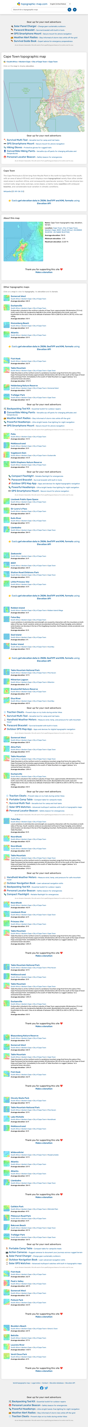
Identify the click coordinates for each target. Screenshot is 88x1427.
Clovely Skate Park (20, 1098)
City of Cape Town (39, 299)
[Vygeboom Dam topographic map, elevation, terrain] (7, 455)
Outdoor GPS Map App (23, 483)
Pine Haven (52, 673)
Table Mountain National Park (25, 670)
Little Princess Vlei (20, 582)
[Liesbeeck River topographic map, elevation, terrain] (7, 914)
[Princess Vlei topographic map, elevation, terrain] (7, 923)
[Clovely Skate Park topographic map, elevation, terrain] (7, 1100)
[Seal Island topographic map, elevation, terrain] (7, 637)
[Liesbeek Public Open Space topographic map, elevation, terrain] (7, 501)
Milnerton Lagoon (19, 679)
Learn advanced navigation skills (50, 883)
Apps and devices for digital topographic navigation (59, 484)
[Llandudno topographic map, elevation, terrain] (7, 529)
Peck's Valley (17, 1281)
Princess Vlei (17, 921)
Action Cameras (18, 1252)
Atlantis (15, 332)
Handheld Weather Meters (21, 719)
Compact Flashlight (22, 475)
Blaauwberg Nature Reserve (24, 1035)
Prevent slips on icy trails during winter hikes (44, 712)
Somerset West (18, 296)
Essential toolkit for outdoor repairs (46, 409)
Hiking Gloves (14, 147)
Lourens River (18, 1345)
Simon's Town (53, 1329)
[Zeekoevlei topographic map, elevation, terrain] (7, 555)
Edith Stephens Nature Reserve (26, 462)
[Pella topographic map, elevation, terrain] (7, 436)
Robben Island (18, 608)
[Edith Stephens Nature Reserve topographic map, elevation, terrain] (7, 464)
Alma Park (16, 747)
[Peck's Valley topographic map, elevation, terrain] (7, 1283)
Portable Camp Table (21, 799)
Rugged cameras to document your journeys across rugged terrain (55, 1252)
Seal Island (16, 635)
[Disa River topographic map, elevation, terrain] (7, 700)
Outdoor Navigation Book (21, 883)
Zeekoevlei (16, 553)
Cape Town (52, 371)
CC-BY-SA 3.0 (17, 191)
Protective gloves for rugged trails (38, 148)
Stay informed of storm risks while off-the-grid (58, 38)
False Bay (15, 617)
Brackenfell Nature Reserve (24, 689)
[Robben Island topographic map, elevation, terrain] (7, 610)
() (63, 230)
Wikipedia (7, 191)
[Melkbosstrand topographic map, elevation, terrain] (7, 445)
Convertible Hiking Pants (21, 151)
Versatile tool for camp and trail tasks (44, 140)
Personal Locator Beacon (21, 156)
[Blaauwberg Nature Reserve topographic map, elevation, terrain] (7, 1038)
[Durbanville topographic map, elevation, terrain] (7, 312)
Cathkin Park (17, 1206)
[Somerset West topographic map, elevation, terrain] (7, 298)
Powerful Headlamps (18, 421)
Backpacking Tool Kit (18, 408)
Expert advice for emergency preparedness (55, 41)
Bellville (14, 1335)
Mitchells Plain (53, 1209)
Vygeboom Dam (18, 453)
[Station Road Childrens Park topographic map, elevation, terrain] (7, 574)
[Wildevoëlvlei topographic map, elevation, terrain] (7, 1154)
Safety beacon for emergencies (49, 157)
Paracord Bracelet (24, 29)
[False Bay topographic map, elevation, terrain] (7, 623)
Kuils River (16, 518)
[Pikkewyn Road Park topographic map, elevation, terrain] (7, 1218)
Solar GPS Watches (20, 806)
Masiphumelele (53, 1155)
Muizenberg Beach (20, 323)
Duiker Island (17, 644)
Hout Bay (51, 647)
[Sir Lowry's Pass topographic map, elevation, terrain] (7, 511)
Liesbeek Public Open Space (24, 499)
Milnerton (51, 682)
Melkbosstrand (18, 443)
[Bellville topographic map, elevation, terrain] (7, 1337)
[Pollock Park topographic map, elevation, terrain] (7, 1302)
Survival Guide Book (25, 41)
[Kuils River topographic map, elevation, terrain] (7, 520)
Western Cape (26, 299)
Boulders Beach (18, 1326)
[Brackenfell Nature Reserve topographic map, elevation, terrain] (7, 691)
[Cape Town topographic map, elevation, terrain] (23, 241)
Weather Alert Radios (26, 37)
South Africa (15, 299)
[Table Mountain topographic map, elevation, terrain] (7, 374)
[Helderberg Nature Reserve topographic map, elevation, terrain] (7, 387)
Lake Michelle (17, 1117)
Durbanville (16, 305)
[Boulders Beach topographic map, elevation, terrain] (7, 1328)
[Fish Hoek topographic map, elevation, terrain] (7, 360)
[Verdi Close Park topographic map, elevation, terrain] (7, 1356)
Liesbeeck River (18, 912)
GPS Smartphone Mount (27, 33)
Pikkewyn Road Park (21, 1216)
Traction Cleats (15, 712)
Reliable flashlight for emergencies (49, 476)
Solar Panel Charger (25, 26)
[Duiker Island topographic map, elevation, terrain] (7, 646)
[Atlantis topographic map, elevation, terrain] (7, 334)
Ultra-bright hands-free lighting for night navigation (53, 422)
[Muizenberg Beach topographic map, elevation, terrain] (7, 325)
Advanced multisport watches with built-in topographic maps (57, 807)
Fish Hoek (16, 358)
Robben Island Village (55, 610)
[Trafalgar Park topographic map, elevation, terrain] (7, 397)
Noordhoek (16, 836)
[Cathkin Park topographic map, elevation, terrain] (7, 1208)
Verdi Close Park (19, 1354)
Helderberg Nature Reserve (24, 385)
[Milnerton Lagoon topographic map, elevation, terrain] (7, 682)
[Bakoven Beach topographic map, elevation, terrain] (7, 1227)
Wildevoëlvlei (17, 1152)
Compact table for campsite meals (48, 800)
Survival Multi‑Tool (17, 139)
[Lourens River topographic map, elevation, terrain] (7, 1347)
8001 (13, 563)
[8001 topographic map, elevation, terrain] (7, 565)
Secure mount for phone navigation (57, 34)
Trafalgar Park (18, 395)
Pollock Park (17, 1300)
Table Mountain (18, 368)
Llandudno (16, 527)
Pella (13, 434)
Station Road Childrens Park (25, 572)
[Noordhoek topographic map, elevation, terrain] (7, 839)
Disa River (16, 698)
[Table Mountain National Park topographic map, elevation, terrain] (7, 672)
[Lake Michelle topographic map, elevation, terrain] (7, 1119)
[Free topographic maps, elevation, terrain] (4, 62)
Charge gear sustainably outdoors (52, 26)
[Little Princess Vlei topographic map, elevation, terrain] (7, 584)
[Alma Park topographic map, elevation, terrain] (7, 749)
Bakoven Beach (18, 1225)
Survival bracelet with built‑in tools (50, 30)
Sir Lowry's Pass (19, 509)
